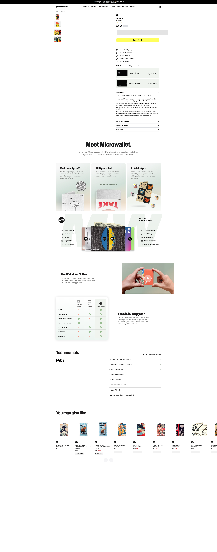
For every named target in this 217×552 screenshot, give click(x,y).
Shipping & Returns (122, 121)
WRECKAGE (176, 445)
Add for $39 (153, 73)
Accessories (103, 6)
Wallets (93, 6)
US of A (136, 445)
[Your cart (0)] (160, 7)
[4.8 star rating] (137, 22)
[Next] (111, 460)
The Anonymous (159, 445)
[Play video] (148, 278)
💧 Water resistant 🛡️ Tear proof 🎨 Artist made (108, 1)
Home (57, 11)
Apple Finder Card (134, 73)
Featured (84, 6)
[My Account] (157, 7)
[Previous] (106, 460)
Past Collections (122, 6)
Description (120, 92)
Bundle (113, 6)
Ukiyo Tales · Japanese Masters (83, 445)
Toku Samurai (119, 445)
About (132, 6)
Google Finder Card (135, 83)
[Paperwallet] (62, 6)
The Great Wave (62, 445)
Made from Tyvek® (122, 125)
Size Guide (119, 129)
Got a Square (196, 445)
